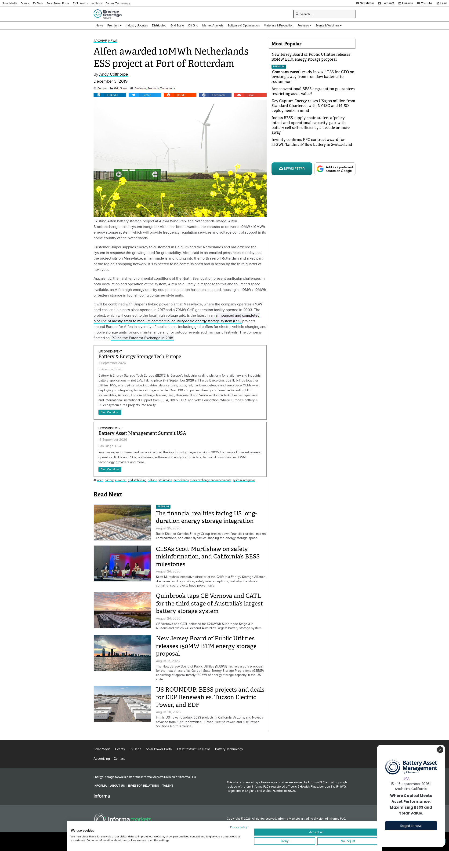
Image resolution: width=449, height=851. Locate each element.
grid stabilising (137, 480)
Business (140, 88)
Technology (167, 88)
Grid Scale (120, 88)
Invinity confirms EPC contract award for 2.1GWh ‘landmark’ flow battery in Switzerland (312, 142)
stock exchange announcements (210, 480)
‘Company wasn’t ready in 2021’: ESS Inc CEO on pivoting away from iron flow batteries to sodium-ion (313, 77)
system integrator (244, 480)
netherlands (181, 480)
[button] (110, 95)
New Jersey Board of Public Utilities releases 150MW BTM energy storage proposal (206, 646)
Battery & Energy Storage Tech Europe (139, 356)
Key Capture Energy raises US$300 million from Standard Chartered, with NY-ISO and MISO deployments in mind (313, 106)
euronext (121, 480)
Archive (100, 41)
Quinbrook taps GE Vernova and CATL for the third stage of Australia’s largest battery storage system (209, 603)
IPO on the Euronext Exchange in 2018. (142, 337)
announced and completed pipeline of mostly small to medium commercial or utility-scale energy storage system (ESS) (177, 318)
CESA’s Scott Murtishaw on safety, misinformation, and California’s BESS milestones (208, 556)
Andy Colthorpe (113, 74)
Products (153, 88)
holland (152, 480)
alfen (100, 480)
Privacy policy (238, 827)
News (112, 41)
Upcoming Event (110, 351)
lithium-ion (165, 480)
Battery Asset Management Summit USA (142, 433)
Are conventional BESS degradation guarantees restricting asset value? (313, 91)
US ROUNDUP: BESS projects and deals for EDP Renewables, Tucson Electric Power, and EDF (210, 697)
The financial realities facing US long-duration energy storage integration (206, 517)
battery (109, 480)
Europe (102, 88)
